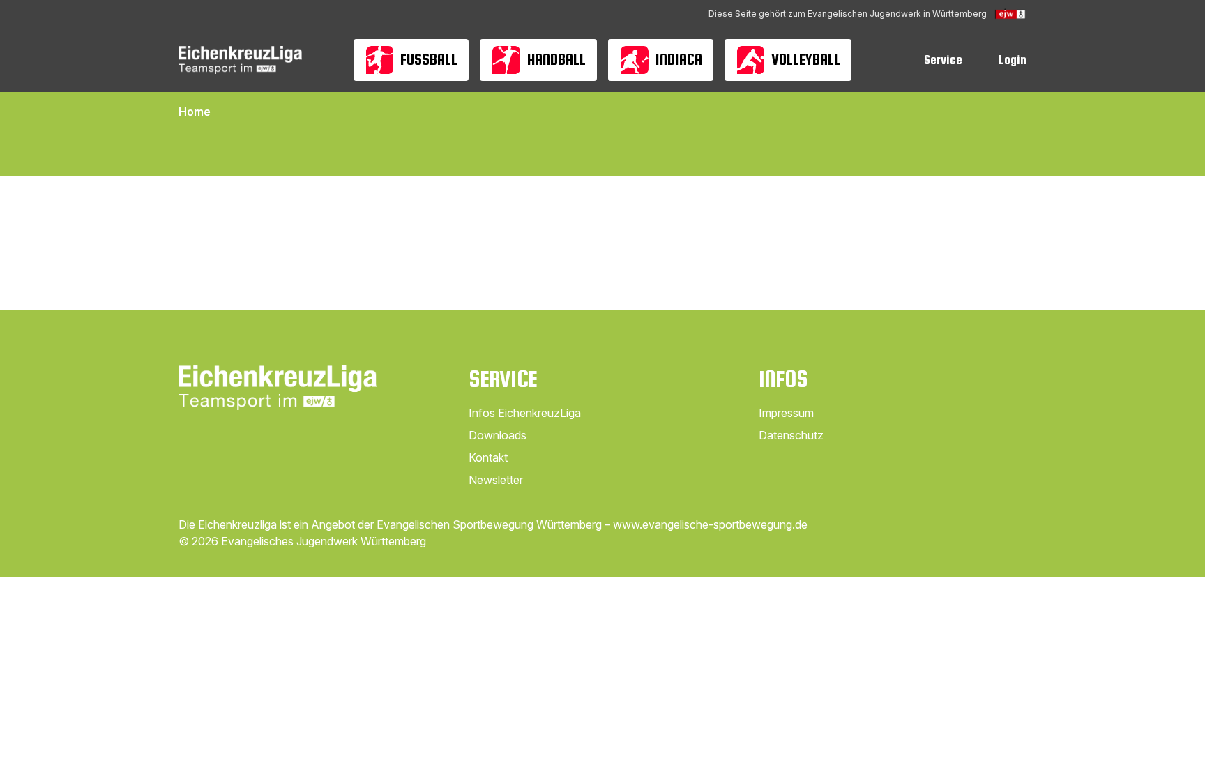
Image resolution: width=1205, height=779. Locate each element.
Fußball (428, 59)
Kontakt (488, 457)
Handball (556, 59)
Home (195, 112)
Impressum (786, 413)
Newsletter (496, 480)
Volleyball (805, 59)
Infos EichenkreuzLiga (525, 413)
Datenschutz (791, 435)
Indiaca (678, 59)
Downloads (497, 435)
